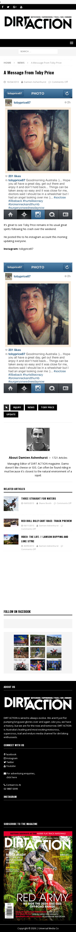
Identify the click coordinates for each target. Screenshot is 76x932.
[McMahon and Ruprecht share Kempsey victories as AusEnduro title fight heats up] (37, 652)
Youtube (11, 766)
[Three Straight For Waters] (11, 503)
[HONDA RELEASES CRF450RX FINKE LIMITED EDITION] (21, 664)
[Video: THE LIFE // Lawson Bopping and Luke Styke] (11, 539)
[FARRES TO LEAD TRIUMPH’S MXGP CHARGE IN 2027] (54, 640)
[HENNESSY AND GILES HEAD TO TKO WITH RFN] (21, 652)
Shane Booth (45, 503)
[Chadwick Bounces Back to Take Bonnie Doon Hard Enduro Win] (37, 640)
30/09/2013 (29, 545)
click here (11, 777)
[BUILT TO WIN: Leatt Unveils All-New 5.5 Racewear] (21, 640)
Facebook (10, 754)
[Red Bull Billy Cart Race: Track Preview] (11, 523)
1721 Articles (59, 457)
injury (17, 407)
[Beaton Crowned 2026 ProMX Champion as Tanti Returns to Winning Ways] (54, 664)
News (31, 407)
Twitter (10, 762)
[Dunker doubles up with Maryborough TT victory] (37, 664)
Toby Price (47, 407)
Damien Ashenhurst (35, 82)
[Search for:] (38, 51)
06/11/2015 (29, 525)
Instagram (12, 758)
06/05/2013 (29, 503)
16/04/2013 (13, 82)
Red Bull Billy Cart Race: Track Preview (46, 521)
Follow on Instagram (40, 814)
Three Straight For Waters (38, 498)
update (10, 414)
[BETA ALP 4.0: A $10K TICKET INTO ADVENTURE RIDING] (54, 652)
